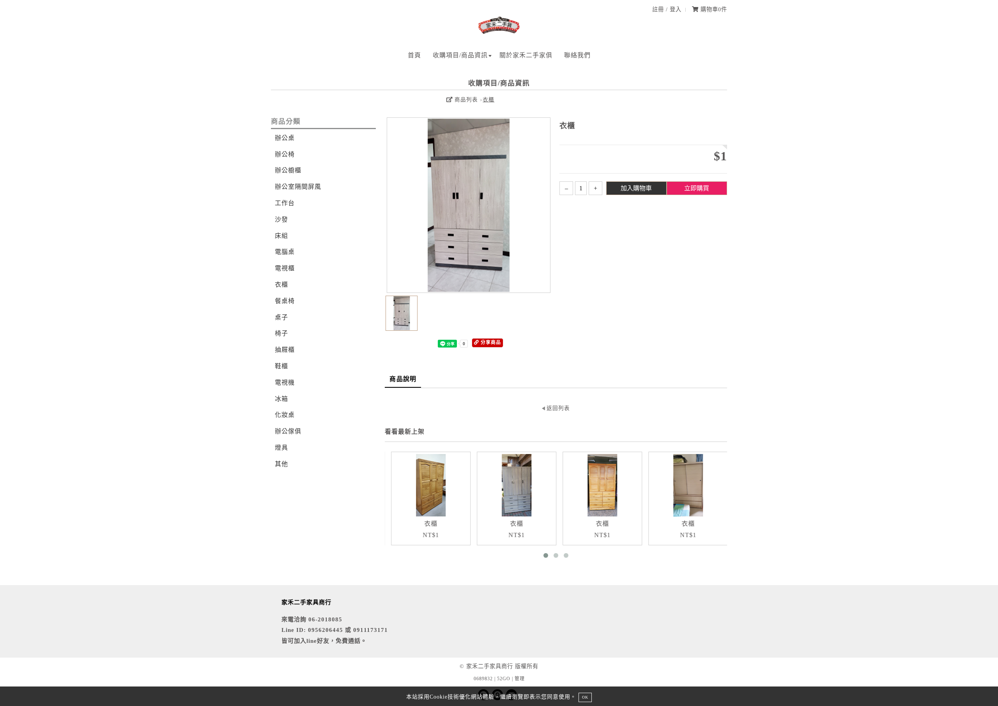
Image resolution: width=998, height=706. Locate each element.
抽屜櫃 (285, 349)
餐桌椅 (285, 301)
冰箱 (281, 399)
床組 (281, 235)
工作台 (285, 203)
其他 (281, 464)
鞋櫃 (281, 366)
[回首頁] (499, 32)
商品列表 (465, 100)
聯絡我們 (577, 55)
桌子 (281, 317)
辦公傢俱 (288, 431)
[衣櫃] (428, 485)
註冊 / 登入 (666, 9)
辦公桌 (285, 138)
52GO (503, 678)
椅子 (281, 333)
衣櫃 (488, 100)
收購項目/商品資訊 (460, 55)
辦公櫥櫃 (288, 170)
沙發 (281, 219)
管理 (520, 678)
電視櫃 (285, 268)
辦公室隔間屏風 (298, 186)
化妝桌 (285, 415)
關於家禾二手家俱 (525, 55)
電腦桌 (285, 251)
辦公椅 (285, 154)
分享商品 (490, 342)
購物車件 (713, 9)
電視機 (285, 382)
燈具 (281, 447)
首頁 (414, 55)
